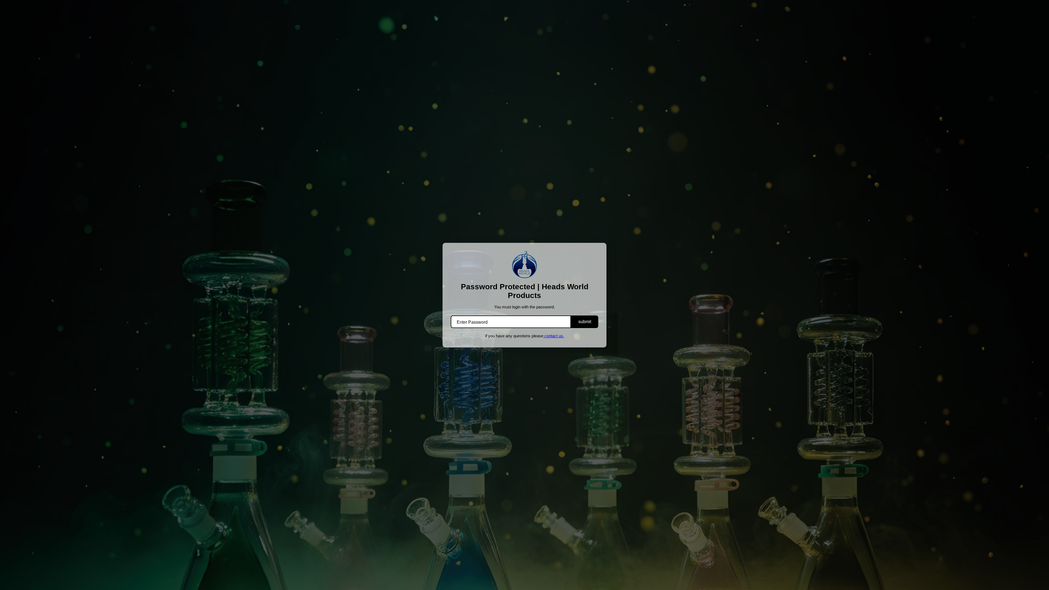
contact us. (553, 336)
